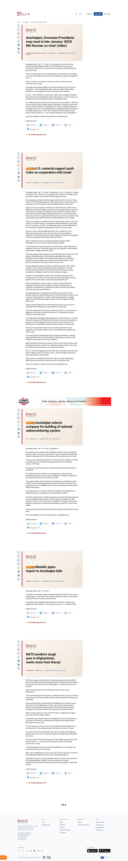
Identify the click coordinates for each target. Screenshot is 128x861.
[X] (26, 850)
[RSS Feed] (42, 850)
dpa (75, 684)
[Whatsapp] (19, 850)
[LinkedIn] (38, 850)
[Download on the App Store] (92, 850)
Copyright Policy (100, 827)
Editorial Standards (65, 830)
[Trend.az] (23, 14)
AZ (105, 857)
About (61, 822)
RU (108, 857)
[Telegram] (34, 850)
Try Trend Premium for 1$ (37, 135)
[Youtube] (30, 850)
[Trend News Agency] (22, 821)
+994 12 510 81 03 (22, 837)
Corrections (63, 832)
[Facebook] (23, 850)
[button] (18, 25)
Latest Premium (46, 825)
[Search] (76, 14)
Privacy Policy (99, 825)
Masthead (62, 825)
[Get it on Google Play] (104, 850)
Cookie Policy (99, 830)
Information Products (83, 825)
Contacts (62, 827)
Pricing (79, 822)
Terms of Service (100, 822)
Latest (43, 822)
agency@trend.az (22, 839)
